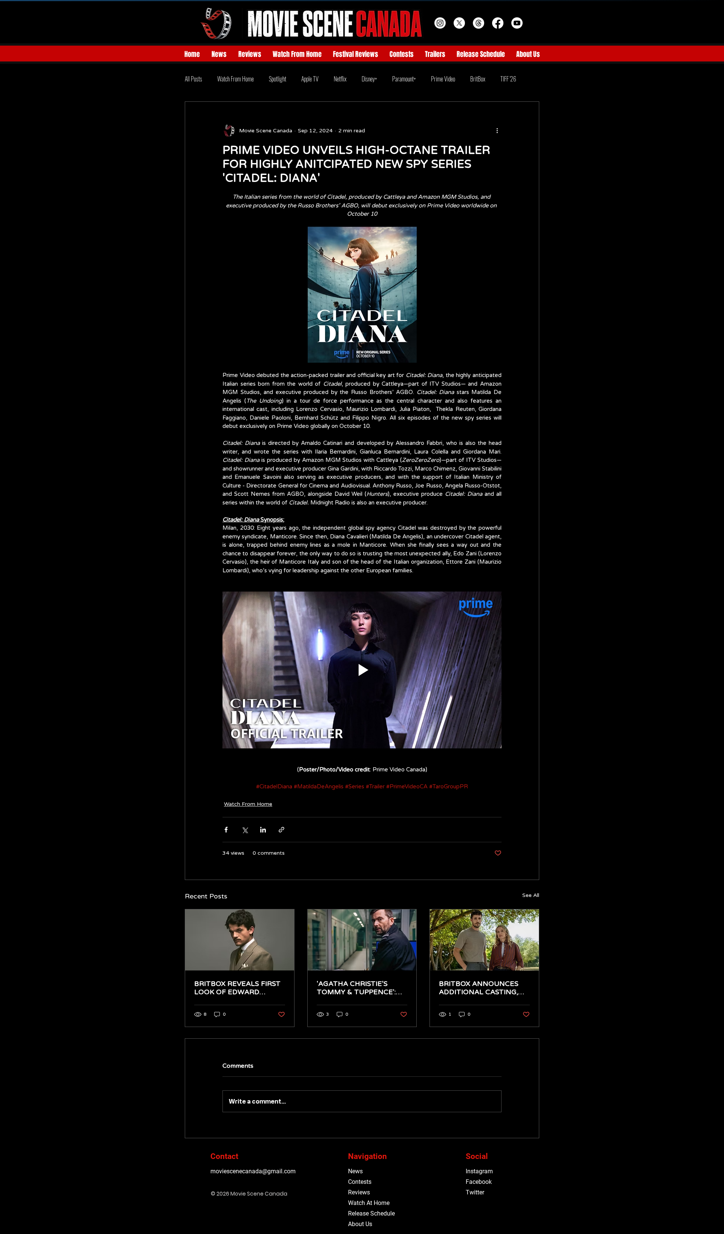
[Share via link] (281, 829)
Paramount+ (404, 79)
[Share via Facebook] (226, 829)
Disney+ (369, 79)
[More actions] (497, 130)
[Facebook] (497, 23)
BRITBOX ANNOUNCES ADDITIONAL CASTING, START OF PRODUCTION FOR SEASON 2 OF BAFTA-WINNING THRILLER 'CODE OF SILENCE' (481, 988)
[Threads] (478, 23)
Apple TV (310, 79)
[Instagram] (440, 23)
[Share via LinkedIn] (263, 829)
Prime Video (443, 79)
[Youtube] (517, 23)
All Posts (193, 79)
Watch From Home (235, 79)
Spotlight (277, 79)
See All (530, 895)
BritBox (477, 79)
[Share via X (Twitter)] (244, 829)
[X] (459, 23)
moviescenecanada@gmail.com (253, 1171)
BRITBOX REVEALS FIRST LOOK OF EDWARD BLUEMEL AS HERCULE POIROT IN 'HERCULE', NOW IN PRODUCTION (237, 988)
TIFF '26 (508, 79)
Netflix (340, 79)
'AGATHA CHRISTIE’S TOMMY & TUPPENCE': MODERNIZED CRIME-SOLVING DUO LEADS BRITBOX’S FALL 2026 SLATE (356, 988)
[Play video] (362, 670)
